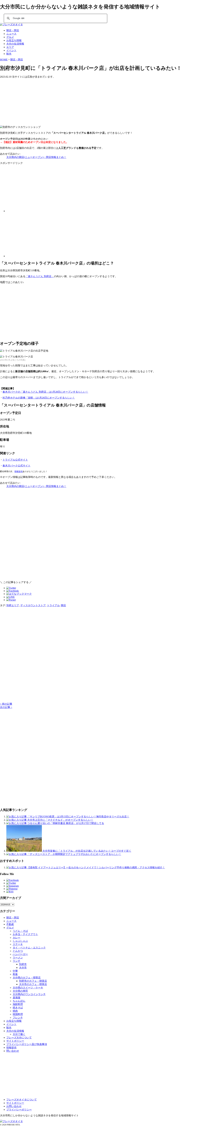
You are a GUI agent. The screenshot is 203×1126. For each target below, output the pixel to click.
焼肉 (15, 1011)
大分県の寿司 (20, 991)
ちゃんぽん (19, 1001)
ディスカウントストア (33, 605)
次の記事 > (6, 707)
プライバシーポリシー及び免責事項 (26, 1044)
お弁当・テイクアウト (25, 934)
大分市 (23, 967)
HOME (4, 59)
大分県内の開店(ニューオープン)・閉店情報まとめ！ (36, 157)
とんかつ (18, 951)
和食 (15, 974)
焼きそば (18, 1007)
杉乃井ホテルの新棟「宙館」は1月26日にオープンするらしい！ (39, 397)
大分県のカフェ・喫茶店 (27, 977)
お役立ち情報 (14, 40)
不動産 (10, 924)
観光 (8, 53)
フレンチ (18, 1017)
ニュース (11, 33)
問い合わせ (12, 1051)
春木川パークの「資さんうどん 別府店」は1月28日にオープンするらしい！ (45, 391)
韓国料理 (18, 1014)
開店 (63, 605)
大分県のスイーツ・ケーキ (28, 987)
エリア (10, 47)
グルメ (10, 37)
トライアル (53, 605)
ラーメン (18, 957)
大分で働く (19, 1034)
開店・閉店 (12, 30)
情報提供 (18, 471)
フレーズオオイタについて (21, 1099)
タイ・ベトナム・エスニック (29, 947)
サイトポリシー (15, 1041)
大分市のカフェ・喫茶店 (33, 984)
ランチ (16, 961)
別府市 (23, 964)
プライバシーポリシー (19, 1109)
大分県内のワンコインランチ (29, 994)
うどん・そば (20, 931)
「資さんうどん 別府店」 (39, 276)
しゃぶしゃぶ (20, 941)
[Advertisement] (95, 101)
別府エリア (12, 605)
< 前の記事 (6, 704)
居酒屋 (16, 997)
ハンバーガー (20, 954)
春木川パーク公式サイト (16, 465)
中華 (15, 971)
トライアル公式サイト (15, 459)
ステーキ (18, 944)
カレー (16, 937)
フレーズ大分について (19, 1037)
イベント (11, 50)
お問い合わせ (14, 1106)
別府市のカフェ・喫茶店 (33, 981)
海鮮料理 (18, 1004)
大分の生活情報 (15, 43)
